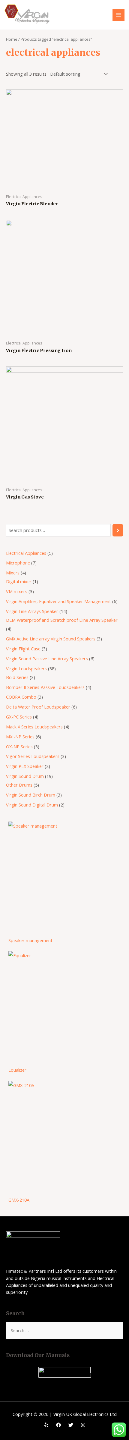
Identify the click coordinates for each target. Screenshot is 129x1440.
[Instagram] (83, 1425)
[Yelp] (46, 1425)
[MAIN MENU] (118, 15)
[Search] (117, 530)
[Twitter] (70, 1425)
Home (11, 39)
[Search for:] (64, 1330)
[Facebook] (58, 1425)
